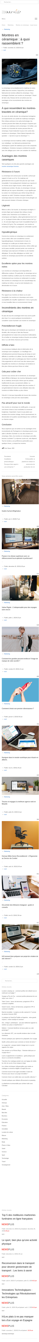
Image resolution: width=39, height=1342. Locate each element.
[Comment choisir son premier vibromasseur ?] (20, 679)
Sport (3, 1155)
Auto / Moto (5, 1106)
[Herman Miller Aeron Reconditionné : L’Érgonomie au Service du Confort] (20, 822)
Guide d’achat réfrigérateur (11, 511)
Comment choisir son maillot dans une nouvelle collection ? (19, 1077)
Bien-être (4, 1112)
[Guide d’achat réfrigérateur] (20, 480)
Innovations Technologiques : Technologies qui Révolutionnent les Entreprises (19, 1293)
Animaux (4, 1103)
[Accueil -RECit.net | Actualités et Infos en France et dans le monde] (19, 10)
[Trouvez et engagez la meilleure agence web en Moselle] (20, 778)
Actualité (4, 1099)
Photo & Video (6, 1145)
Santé (3, 1148)
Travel (3, 1161)
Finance (4, 1125)
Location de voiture (7, 1132)
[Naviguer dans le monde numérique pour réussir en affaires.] (20, 727)
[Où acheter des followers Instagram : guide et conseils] (20, 876)
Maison (4, 1135)
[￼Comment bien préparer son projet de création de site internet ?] (20, 925)
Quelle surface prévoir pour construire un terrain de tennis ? (19, 1042)
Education (5, 1122)
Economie (5, 1119)
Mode (3, 1142)
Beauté (4, 1109)
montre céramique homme (10, 166)
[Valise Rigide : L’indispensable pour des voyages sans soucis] (20, 576)
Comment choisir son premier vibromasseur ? (18, 708)
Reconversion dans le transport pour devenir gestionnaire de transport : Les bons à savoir (18, 1267)
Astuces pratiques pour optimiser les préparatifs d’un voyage (19, 1038)
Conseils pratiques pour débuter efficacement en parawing (18, 1080)
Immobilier (5, 1129)
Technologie (5, 1158)
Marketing (7, 29)
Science (4, 1152)
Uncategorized (6, 1165)
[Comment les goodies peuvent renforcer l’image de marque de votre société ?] (20, 628)
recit (4, 50)
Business (4, 1116)
